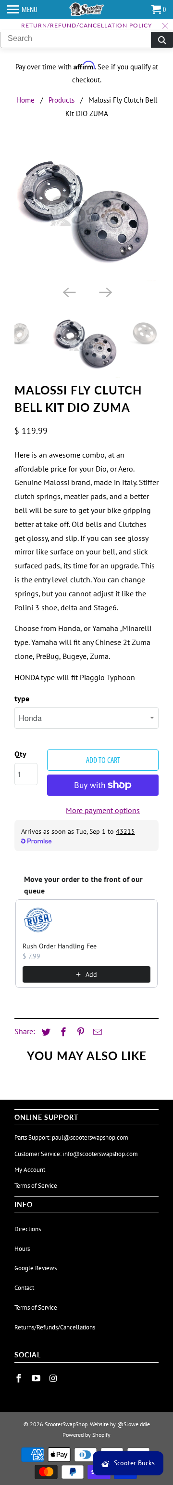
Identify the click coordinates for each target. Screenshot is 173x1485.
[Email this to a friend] (96, 1032)
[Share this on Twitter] (44, 1032)
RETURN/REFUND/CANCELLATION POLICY (86, 25)
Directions (27, 1229)
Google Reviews (35, 1268)
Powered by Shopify (86, 1434)
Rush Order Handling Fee (60, 946)
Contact (24, 1288)
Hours (22, 1249)
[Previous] (68, 291)
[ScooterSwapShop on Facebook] (19, 1378)
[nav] (22, 9)
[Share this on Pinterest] (79, 1032)
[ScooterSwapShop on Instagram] (54, 1378)
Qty (20, 754)
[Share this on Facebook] (62, 1032)
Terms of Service (35, 1186)
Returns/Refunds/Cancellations (54, 1327)
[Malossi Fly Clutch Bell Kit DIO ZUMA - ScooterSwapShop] (86, 211)
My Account (29, 1170)
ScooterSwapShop (66, 1424)
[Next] (104, 291)
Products (61, 100)
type (21, 698)
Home (25, 100)
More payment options (103, 810)
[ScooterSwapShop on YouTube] (37, 1378)
